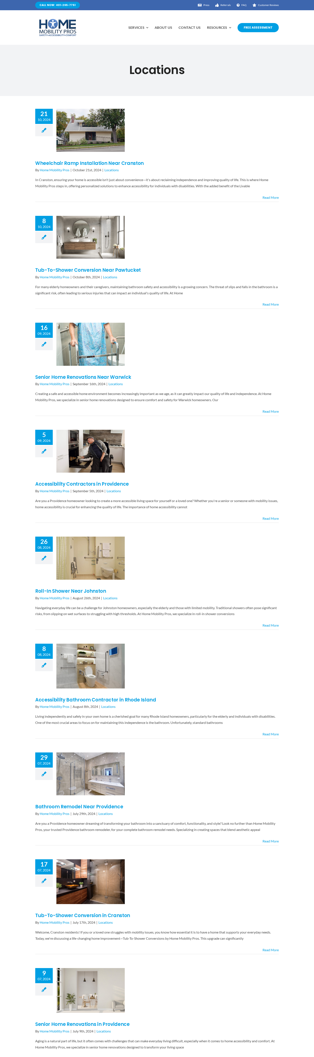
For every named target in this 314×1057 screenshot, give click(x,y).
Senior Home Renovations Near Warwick (83, 377)
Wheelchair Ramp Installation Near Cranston (89, 163)
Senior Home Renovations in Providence (82, 1024)
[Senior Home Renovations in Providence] (90, 990)
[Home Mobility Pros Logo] (57, 20)
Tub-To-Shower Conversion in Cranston (82, 915)
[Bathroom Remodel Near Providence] (90, 774)
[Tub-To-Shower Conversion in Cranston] (90, 881)
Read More (271, 197)
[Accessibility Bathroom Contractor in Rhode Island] (90, 666)
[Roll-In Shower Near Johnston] (90, 558)
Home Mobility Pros (54, 170)
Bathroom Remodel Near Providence (79, 806)
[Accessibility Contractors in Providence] (90, 451)
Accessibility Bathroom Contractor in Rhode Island (95, 700)
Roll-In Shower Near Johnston (70, 591)
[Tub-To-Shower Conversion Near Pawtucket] (90, 237)
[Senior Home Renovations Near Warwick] (90, 344)
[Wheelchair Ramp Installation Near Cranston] (90, 130)
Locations (111, 170)
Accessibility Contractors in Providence (82, 484)
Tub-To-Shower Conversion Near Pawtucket (88, 270)
